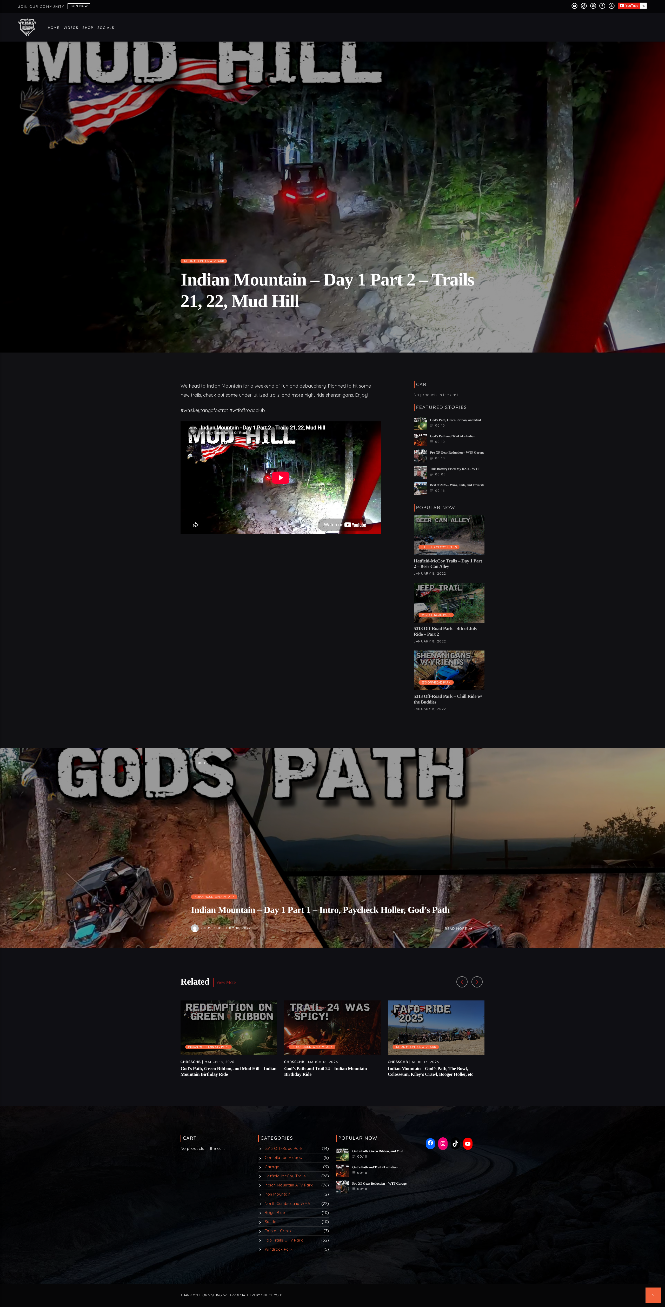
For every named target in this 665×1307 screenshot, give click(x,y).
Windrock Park (279, 1249)
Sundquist (274, 1221)
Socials (105, 28)
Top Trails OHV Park (284, 1240)
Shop (88, 28)
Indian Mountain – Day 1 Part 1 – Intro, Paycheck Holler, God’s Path (320, 910)
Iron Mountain (278, 1194)
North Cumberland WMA (287, 1203)
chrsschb (211, 928)
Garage (272, 1166)
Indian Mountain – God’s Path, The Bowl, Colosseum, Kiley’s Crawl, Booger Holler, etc (430, 1071)
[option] (229, 1041)
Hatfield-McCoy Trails (439, 547)
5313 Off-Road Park (436, 615)
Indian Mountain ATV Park (203, 261)
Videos (71, 28)
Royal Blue (275, 1212)
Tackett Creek (278, 1230)
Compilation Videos (283, 1157)
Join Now (79, 6)
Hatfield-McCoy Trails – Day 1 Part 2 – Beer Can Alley (448, 563)
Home (53, 28)
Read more (456, 929)
